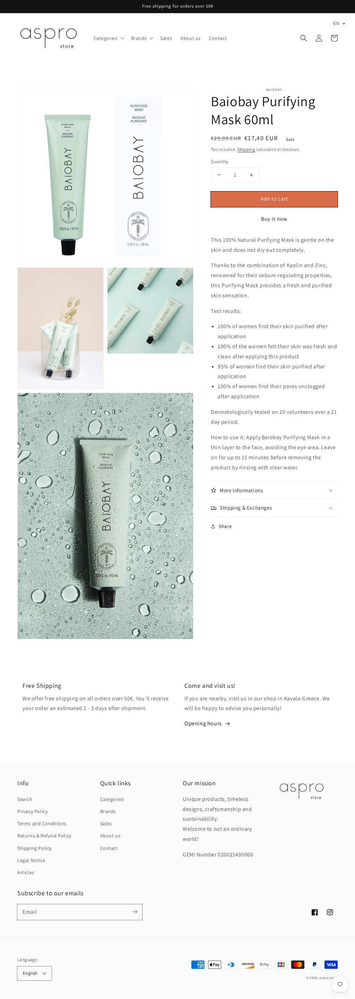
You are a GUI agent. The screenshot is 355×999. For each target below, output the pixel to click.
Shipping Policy (34, 848)
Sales (106, 823)
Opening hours (203, 723)
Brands (108, 811)
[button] (108, 38)
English (30, 973)
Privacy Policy (32, 811)
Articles (25, 872)
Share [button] (225, 526)
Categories (112, 799)
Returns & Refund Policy (44, 835)
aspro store (328, 977)
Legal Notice (31, 860)
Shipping (246, 149)
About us (110, 835)
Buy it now (274, 218)
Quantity (219, 161)
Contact (109, 848)
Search (25, 799)
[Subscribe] (134, 912)
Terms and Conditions (42, 823)
